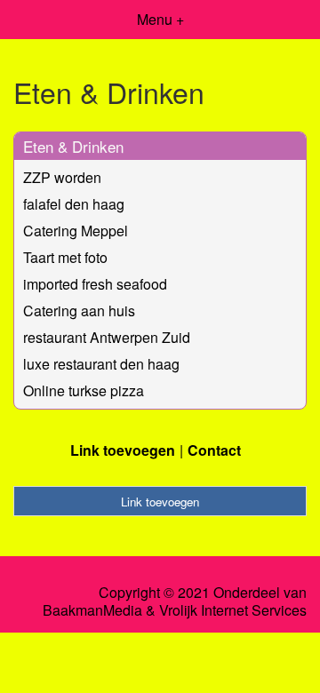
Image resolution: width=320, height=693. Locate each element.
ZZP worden (62, 177)
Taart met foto (65, 257)
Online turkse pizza (83, 390)
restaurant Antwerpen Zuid (106, 337)
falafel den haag (73, 204)
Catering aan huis (79, 310)
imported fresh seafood (95, 284)
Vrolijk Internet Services (233, 610)
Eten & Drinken (73, 146)
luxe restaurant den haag (101, 364)
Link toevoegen (122, 450)
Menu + (160, 19)
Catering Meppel (75, 230)
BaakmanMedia (92, 610)
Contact (214, 450)
